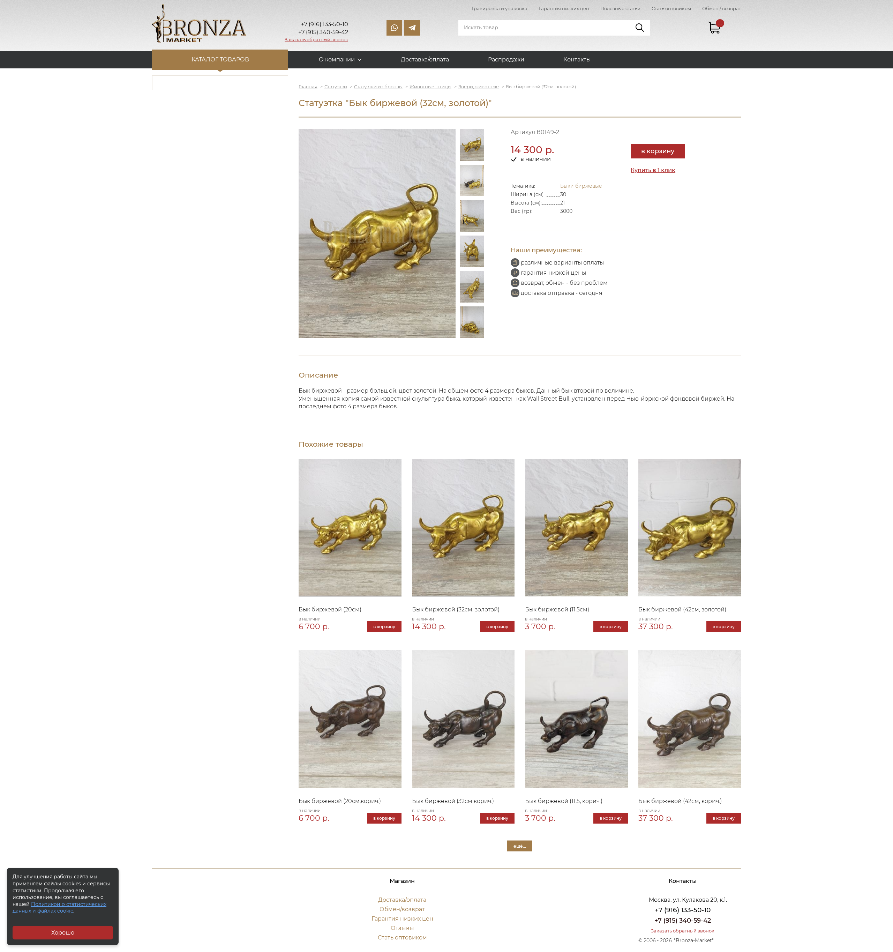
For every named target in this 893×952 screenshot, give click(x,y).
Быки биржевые (581, 186)
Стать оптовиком (671, 8)
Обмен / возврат (721, 8)
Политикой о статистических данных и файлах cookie (59, 907)
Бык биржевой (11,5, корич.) (563, 801)
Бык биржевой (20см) (330, 609)
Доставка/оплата (425, 59)
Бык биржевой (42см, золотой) (682, 609)
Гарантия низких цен (564, 8)
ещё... (519, 846)
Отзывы (402, 928)
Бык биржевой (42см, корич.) (680, 801)
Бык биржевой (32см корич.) (453, 801)
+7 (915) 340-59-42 (682, 920)
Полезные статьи (620, 8)
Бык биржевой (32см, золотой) (456, 609)
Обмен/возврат (402, 909)
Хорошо (62, 932)
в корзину (657, 151)
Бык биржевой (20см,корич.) (340, 801)
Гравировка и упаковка (499, 8)
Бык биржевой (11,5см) (557, 609)
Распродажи (506, 59)
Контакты (577, 59)
